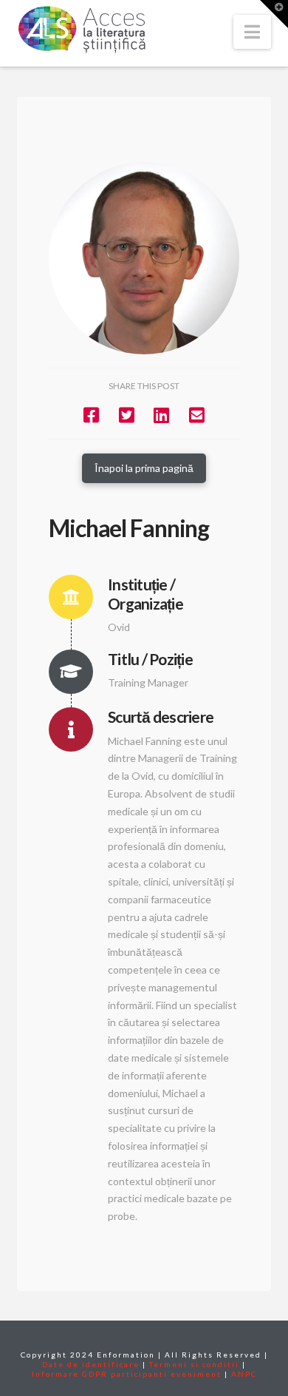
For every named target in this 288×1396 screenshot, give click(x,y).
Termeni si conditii (194, 1364)
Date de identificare (91, 1364)
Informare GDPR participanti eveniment (127, 1373)
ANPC (244, 1373)
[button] (252, 32)
